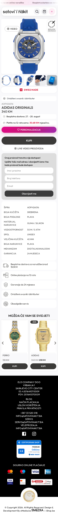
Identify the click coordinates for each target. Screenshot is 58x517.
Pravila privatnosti (29, 408)
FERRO (6, 355)
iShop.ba (50, 510)
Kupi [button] (14, 366)
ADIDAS (35, 355)
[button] (12, 28)
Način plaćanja (29, 402)
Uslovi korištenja (29, 405)
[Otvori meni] (52, 11)
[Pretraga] (37, 11)
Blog (29, 399)
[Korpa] (44, 11)
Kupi (29, 140)
